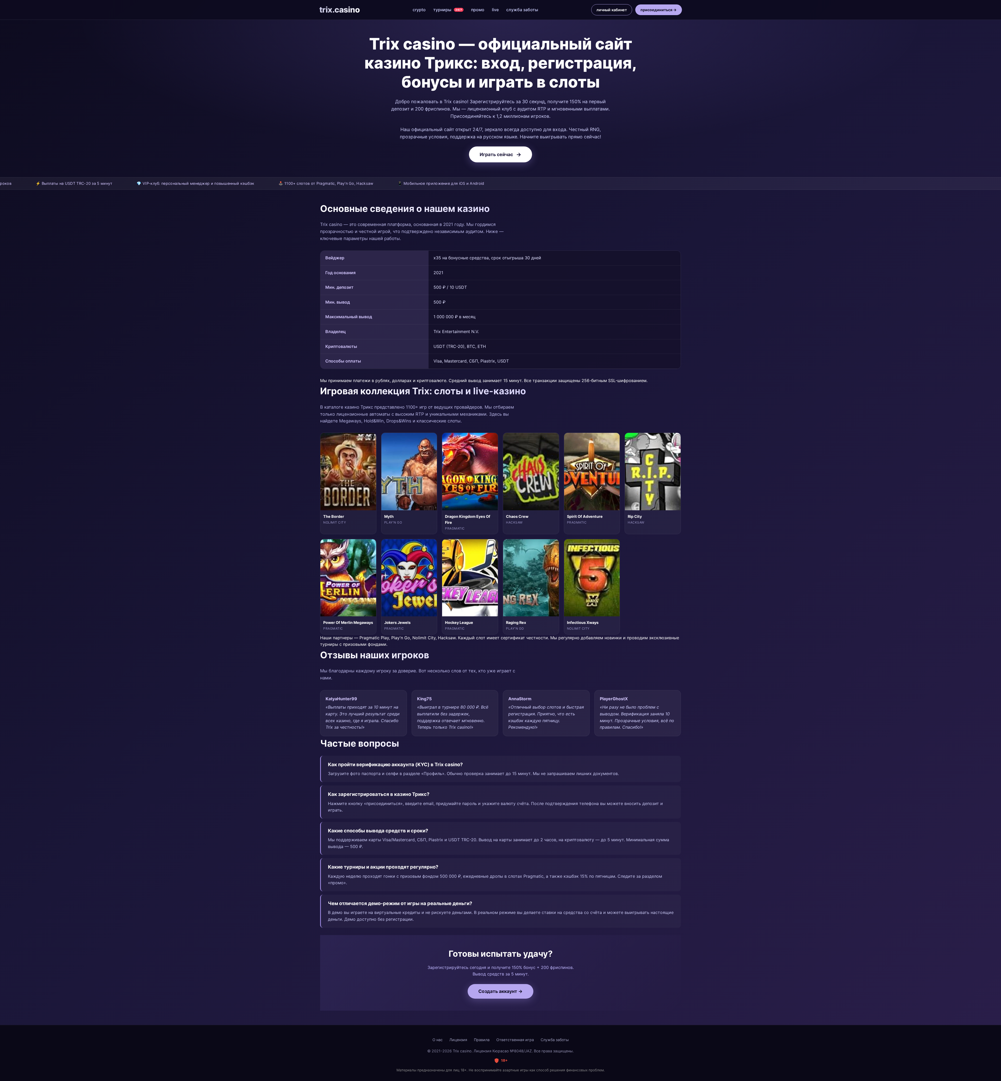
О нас (437, 1039)
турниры (447, 9)
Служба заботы (555, 1039)
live (495, 9)
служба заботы (522, 9)
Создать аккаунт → (500, 991)
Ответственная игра (515, 1039)
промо (477, 9)
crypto (419, 9)
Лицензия (458, 1039)
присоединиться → (658, 10)
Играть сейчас (500, 154)
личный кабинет (611, 10)
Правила (482, 1039)
